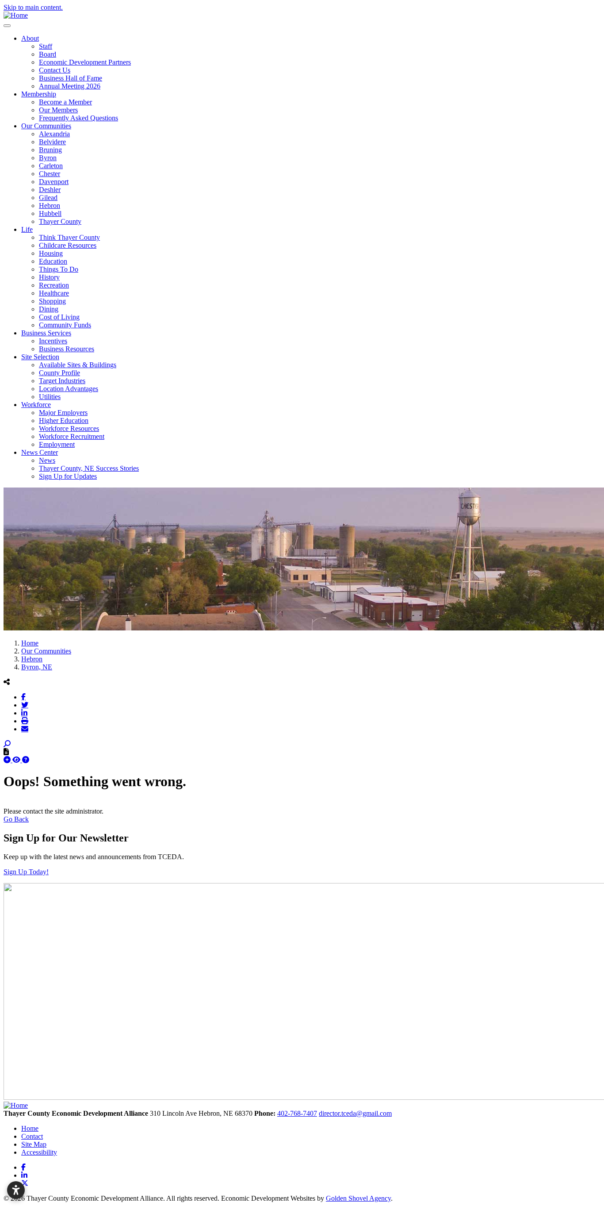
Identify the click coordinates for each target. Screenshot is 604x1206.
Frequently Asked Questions (78, 118)
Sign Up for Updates (68, 476)
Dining (48, 309)
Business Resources (66, 349)
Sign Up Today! (26, 872)
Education (53, 261)
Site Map (33, 1144)
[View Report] (17, 760)
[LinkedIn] (24, 712)
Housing (51, 253)
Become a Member (65, 102)
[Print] (24, 720)
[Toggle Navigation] (7, 25)
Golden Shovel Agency (358, 1198)
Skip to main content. (33, 7)
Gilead (48, 197)
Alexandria (54, 134)
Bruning (50, 150)
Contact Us (54, 70)
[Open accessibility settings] (16, 1190)
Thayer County (60, 221)
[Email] (24, 728)
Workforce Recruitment (71, 436)
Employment (57, 444)
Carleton (51, 165)
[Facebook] (23, 696)
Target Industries (62, 380)
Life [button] (27, 229)
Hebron (49, 205)
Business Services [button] (46, 333)
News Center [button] (39, 452)
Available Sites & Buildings (77, 365)
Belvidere (52, 142)
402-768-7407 (297, 1113)
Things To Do (58, 269)
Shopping (52, 301)
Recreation (54, 285)
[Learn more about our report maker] (25, 760)
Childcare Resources (67, 245)
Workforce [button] (36, 404)
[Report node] (6, 751)
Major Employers (63, 412)
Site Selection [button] (40, 357)
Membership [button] (38, 94)
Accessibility (39, 1152)
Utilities (50, 396)
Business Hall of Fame (70, 78)
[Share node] (7, 681)
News (47, 460)
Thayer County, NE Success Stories (89, 468)
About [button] (30, 38)
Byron (48, 157)
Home (29, 1128)
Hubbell (50, 213)
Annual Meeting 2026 (69, 86)
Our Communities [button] (46, 126)
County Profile (59, 372)
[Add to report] (8, 760)
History (49, 277)
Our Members (58, 110)
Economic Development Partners (85, 62)
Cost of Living (59, 317)
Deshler (50, 189)
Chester (49, 173)
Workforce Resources (69, 428)
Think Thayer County (69, 237)
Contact (32, 1136)
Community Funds (65, 325)
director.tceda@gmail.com (355, 1113)
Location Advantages (68, 388)
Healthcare (54, 293)
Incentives (53, 341)
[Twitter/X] (24, 704)
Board (47, 54)
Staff (45, 46)
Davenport (54, 181)
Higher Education (63, 420)
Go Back (16, 819)
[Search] (7, 744)
